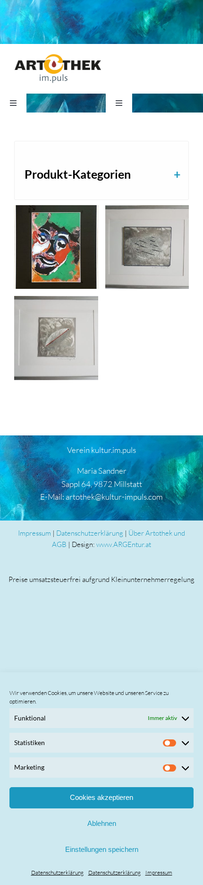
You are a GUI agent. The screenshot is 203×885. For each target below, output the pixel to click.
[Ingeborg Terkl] (56, 247)
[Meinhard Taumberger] (147, 247)
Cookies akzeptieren (101, 797)
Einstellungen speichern (101, 849)
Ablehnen (101, 823)
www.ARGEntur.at (123, 544)
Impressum (158, 872)
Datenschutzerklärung (57, 872)
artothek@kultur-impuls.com (114, 497)
